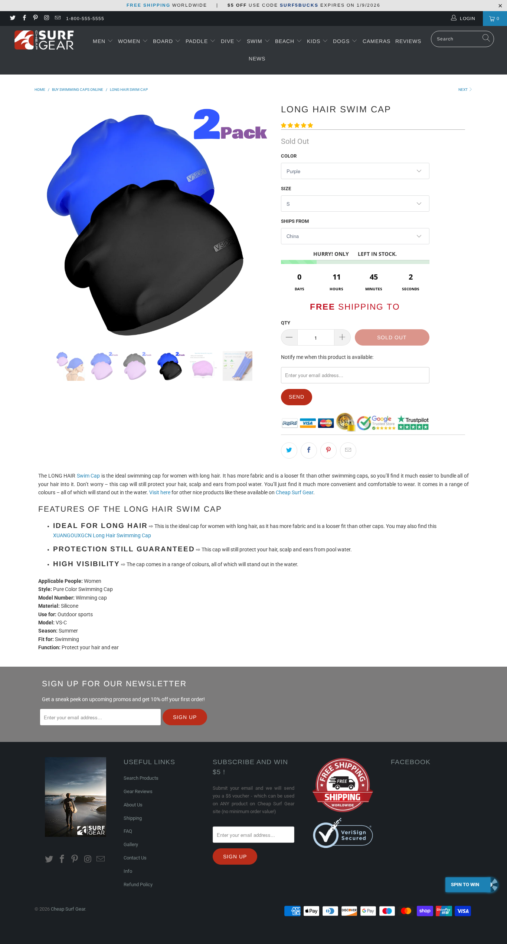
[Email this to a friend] (348, 450)
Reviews (408, 41)
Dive (227, 41)
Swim (255, 41)
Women (129, 41)
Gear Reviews (138, 791)
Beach (285, 41)
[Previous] (47, 220)
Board (163, 41)
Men (99, 41)
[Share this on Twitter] (289, 450)
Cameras (376, 41)
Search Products (141, 778)
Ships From (295, 221)
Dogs (342, 41)
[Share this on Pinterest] (328, 450)
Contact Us (135, 858)
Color (289, 156)
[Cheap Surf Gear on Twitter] (12, 18)
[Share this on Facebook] (309, 450)
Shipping (133, 818)
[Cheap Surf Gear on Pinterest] (35, 18)
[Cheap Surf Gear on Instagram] (46, 18)
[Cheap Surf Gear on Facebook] (23, 18)
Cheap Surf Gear (294, 492)
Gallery (131, 844)
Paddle (197, 41)
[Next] (261, 220)
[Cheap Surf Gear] (44, 41)
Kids (314, 41)
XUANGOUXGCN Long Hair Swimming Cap (102, 535)
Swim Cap (88, 476)
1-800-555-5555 (85, 18)
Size (286, 188)
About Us (133, 805)
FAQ (128, 831)
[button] (297, 125)
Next (463, 90)
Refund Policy (138, 884)
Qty (285, 323)
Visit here (159, 492)
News (257, 59)
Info (128, 871)
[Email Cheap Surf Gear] (57, 18)
